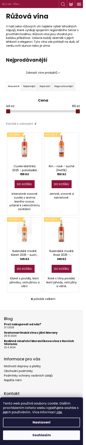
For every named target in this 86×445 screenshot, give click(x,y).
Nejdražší (45, 86)
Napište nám (13, 380)
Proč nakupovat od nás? (22, 324)
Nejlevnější (29, 86)
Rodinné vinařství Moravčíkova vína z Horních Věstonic (39, 343)
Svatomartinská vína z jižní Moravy (31, 332)
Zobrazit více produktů (41, 73)
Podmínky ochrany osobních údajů (28, 376)
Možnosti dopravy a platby (22, 366)
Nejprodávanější (63, 86)
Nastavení (42, 422)
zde (59, 412)
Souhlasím (41, 435)
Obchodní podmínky (18, 371)
